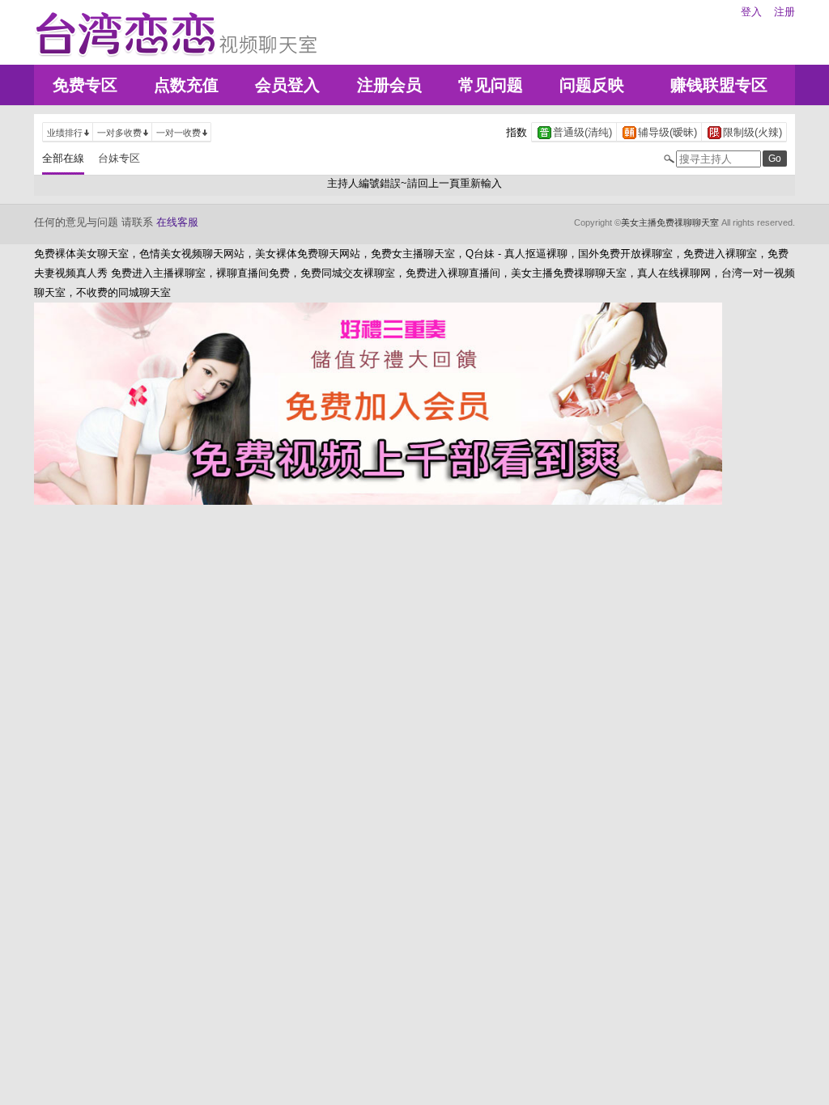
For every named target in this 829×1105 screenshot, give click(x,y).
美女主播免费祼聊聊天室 (670, 222)
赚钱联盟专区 (718, 85)
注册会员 (389, 85)
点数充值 (186, 85)
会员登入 (287, 85)
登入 (751, 12)
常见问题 (490, 85)
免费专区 (85, 85)
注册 (784, 12)
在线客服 (177, 222)
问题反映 (591, 85)
